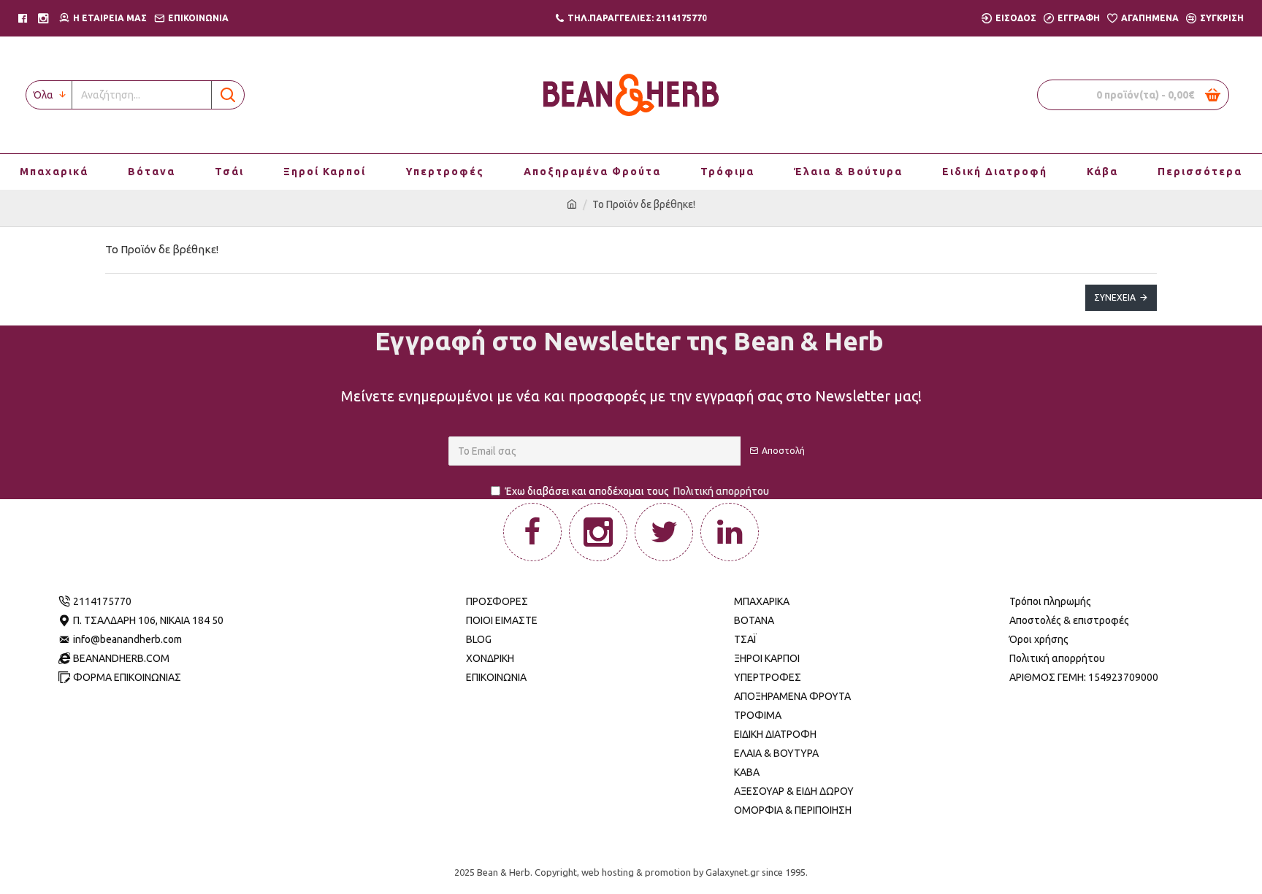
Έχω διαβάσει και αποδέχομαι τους (637, 491)
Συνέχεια (1115, 297)
